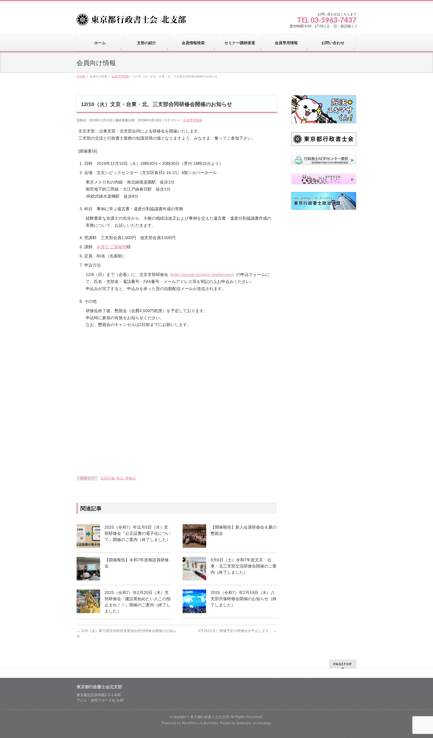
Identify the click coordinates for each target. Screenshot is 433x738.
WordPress (190, 723)
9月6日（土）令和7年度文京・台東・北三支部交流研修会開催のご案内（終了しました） (244, 566)
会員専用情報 (192, 120)
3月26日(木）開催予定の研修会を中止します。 (237, 631)
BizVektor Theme (217, 723)
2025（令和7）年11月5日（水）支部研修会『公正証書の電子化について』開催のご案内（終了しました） (138, 533)
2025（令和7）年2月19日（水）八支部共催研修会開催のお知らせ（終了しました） (244, 598)
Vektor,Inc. (244, 723)
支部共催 (107, 478)
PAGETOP (342, 664)
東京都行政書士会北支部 (209, 717)
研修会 (130, 478)
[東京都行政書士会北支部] (134, 19)
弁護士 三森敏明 (112, 246)
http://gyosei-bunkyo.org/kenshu (202, 274)
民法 (119, 478)
